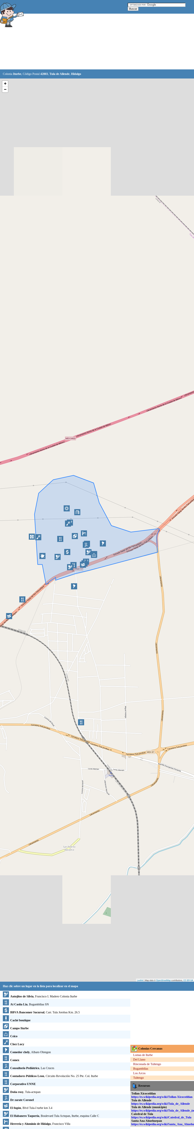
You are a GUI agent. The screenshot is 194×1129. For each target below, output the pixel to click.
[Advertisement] (94, 41)
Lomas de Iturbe (143, 1055)
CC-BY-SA (188, 980)
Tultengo (138, 1077)
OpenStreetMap (163, 980)
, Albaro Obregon (30, 1052)
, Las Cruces (32, 1068)
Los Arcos (139, 1073)
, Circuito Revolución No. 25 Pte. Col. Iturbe (54, 1076)
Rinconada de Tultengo (147, 1064)
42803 (44, 73)
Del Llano (139, 1059)
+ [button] (5, 83)
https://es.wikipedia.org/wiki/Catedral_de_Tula (161, 1117)
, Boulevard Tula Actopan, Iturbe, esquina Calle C (54, 1115)
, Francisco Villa (40, 1123)
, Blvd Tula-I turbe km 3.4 (31, 1107)
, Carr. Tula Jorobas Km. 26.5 (45, 1012)
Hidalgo (76, 73)
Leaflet (140, 980)
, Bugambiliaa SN (29, 1004)
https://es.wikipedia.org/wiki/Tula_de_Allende (160, 1103)
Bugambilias (140, 1068)
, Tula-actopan (25, 1092)
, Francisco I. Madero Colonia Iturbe (43, 996)
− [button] (5, 89)
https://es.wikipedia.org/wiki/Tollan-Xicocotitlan (161, 1096)
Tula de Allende (59, 73)
